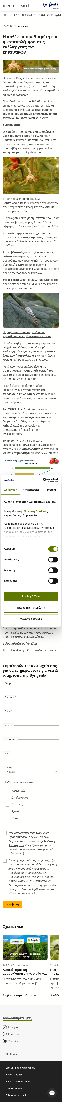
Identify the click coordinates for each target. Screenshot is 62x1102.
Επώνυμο (10, 697)
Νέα (15, 15)
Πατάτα (16, 818)
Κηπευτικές (18, 790)
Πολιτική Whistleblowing (17, 1095)
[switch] (53, 559)
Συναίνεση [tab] (10, 489)
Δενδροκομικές (21, 797)
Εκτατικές (17, 804)
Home (6, 15)
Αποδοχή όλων (31, 596)
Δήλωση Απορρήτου (15, 1075)
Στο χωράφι (27, 15)
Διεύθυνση (10, 739)
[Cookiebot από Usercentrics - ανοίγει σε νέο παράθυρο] (43, 480)
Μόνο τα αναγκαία (31, 618)
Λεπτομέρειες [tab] (31, 489)
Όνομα (9, 683)
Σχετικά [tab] (51, 489)
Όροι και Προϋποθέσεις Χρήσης (20, 1068)
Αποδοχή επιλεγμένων (31, 607)
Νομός (8, 767)
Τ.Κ (6, 753)
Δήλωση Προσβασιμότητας (18, 1081)
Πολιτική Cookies (35, 511)
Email (8, 711)
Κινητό (9, 725)
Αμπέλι (16, 811)
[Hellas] (51, 4)
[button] (20, 996)
